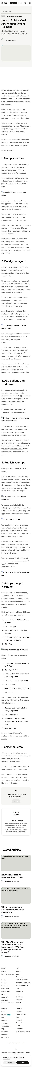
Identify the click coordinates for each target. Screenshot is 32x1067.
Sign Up (16, 801)
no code (12, 109)
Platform (3, 971)
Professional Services (7, 1003)
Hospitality (4, 1000)
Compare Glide (5, 1026)
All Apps (18, 1002)
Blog (2, 1017)
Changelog (4, 1034)
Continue (22, 1062)
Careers (3, 1014)
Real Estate (4, 997)
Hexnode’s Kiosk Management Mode (15, 139)
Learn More (6, 1059)
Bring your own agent (7, 974)
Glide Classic (5, 1037)
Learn (3, 16)
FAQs (3, 1029)
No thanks (9, 1062)
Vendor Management (22, 979)
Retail (3, 994)
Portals (18, 988)
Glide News (19, 1028)
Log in (20, 3)
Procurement (19, 977)
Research (4, 1020)
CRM (17, 994)
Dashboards (19, 991)
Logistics (18, 974)
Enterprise (4, 986)
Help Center (19, 1020)
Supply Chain (5, 988)
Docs (17, 1017)
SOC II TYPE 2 (11, 1043)
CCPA (22, 1043)
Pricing (3, 1012)
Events (18, 1025)
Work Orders (19, 997)
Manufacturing (5, 991)
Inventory (18, 971)
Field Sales (19, 999)
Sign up (13, 3)
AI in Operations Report (23, 1031)
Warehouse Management (23, 982)
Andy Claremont (10, 823)
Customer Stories (21, 1014)
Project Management (22, 985)
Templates (19, 1011)
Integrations (4, 1031)
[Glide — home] (5, 3)
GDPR (17, 1043)
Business (4, 983)
